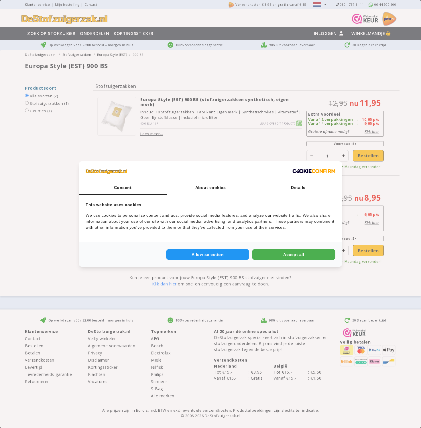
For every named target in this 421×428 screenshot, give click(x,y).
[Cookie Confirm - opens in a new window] (313, 171)
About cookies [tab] (210, 187)
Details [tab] (298, 187)
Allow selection (208, 254)
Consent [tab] (123, 187)
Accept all (293, 254)
